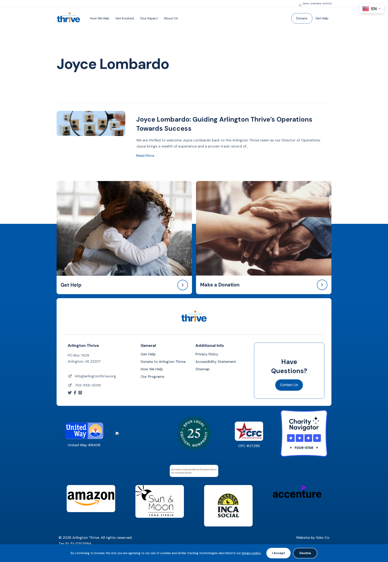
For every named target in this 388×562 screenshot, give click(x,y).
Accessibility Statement (215, 362)
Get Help (321, 18)
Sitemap (202, 369)
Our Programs (152, 377)
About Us (171, 18)
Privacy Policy (206, 354)
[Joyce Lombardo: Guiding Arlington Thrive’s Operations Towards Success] (91, 123)
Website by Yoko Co (312, 537)
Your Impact (149, 18)
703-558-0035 (88, 385)
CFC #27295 (249, 445)
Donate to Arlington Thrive (163, 362)
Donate (301, 18)
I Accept (278, 553)
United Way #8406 (84, 445)
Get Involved (124, 18)
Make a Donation (219, 285)
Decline (305, 553)
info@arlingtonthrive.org (95, 376)
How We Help (99, 18)
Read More (145, 155)
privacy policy (251, 553)
